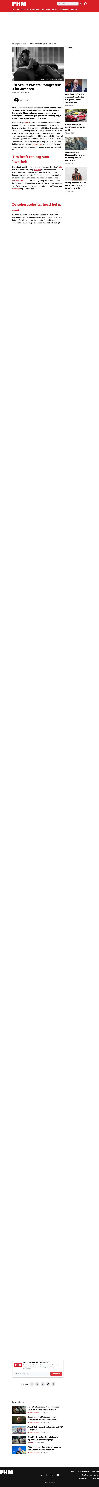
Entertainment (33, 1412)
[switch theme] (81, 3)
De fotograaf (37, 144)
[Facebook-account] (47, 1475)
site (60, 167)
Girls (27, 93)
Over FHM (95, 1471)
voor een (37, 170)
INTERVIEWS (65, 10)
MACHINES (46, 10)
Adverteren (94, 1475)
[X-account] (41, 1475)
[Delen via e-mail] (53, 1384)
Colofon (85, 1475)
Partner (96, 1478)
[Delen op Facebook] (32, 1384)
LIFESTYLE (19, 10)
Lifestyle (30, 1442)
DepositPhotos (84, 1478)
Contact (73, 1471)
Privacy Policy (83, 1471)
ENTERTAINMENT (32, 10)
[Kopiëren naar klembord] (48, 1384)
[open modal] (85, 3)
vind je (27, 123)
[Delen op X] (37, 1384)
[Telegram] (43, 1384)
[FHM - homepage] (19, 4)
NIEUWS (54, 10)
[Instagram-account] (52, 1475)
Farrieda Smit (17, 181)
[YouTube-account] (57, 1475)
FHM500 (74, 10)
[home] (13, 10)
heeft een (16, 189)
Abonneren (56, 1374)
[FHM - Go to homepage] (6, 1472)
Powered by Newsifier (49, 1482)
